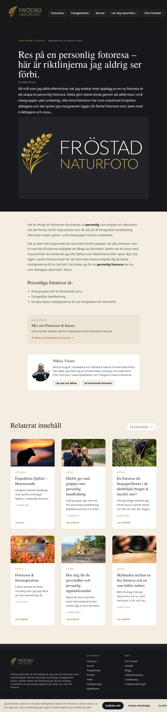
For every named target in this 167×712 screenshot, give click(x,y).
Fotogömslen (80, 13)
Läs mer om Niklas (66, 383)
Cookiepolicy (131, 679)
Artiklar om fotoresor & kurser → (52, 338)
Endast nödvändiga (139, 705)
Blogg (128, 670)
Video (90, 679)
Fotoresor (57, 13)
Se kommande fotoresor (98, 383)
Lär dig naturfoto (123, 13)
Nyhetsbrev (93, 688)
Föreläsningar (94, 684)
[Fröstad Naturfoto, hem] (25, 13)
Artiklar (91, 674)
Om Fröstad (153, 13)
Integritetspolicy (134, 674)
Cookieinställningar (135, 684)
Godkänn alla (113, 705)
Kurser (100, 13)
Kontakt (129, 665)
